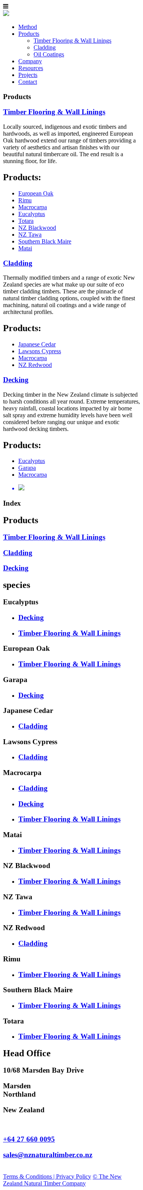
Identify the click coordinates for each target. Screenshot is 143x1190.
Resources (30, 68)
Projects (27, 75)
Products (28, 33)
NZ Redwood (35, 365)
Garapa (27, 467)
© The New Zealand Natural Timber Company (62, 1180)
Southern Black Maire (44, 241)
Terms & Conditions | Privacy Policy (47, 1176)
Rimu (25, 200)
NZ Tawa (30, 234)
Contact (27, 81)
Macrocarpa (32, 207)
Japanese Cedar (37, 344)
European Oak (35, 193)
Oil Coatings (49, 54)
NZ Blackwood (37, 227)
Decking (16, 380)
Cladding (45, 47)
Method (27, 27)
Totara (26, 221)
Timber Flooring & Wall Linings (72, 40)
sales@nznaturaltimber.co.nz (47, 1155)
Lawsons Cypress (39, 351)
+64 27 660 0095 (29, 1139)
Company (30, 61)
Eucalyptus (31, 214)
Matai (25, 248)
